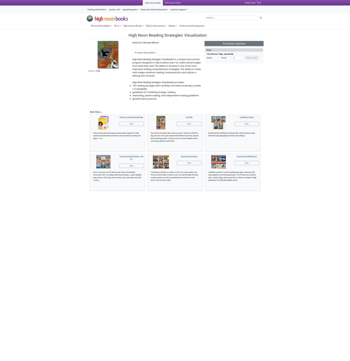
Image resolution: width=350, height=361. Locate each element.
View (131, 124)
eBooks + (173, 26)
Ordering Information (96, 9)
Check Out (250, 2)
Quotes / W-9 (114, 9)
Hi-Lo (116, 26)
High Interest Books (132, 26)
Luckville (189, 117)
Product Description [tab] (145, 52)
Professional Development (191, 26)
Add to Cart (252, 57)
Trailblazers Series (247, 117)
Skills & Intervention (155, 26)
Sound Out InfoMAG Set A (247, 156)
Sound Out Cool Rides (189, 156)
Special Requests (129, 9)
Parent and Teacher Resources (153, 9)
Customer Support (178, 9)
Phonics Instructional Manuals (131, 117)
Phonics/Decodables (100, 26)
